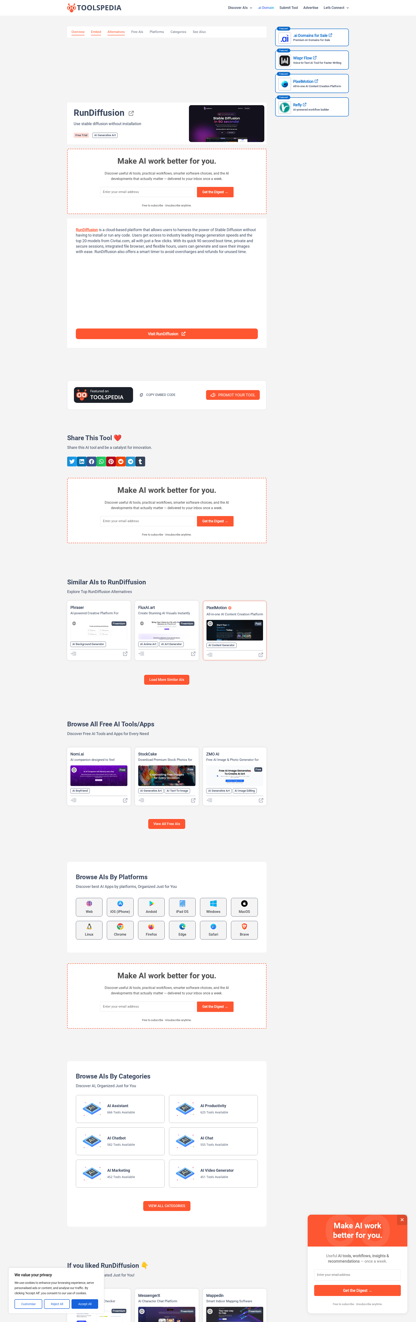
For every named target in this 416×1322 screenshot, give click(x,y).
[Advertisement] (166, 70)
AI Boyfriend (80, 790)
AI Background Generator (88, 644)
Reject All (57, 1304)
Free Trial (81, 135)
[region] (56, 1290)
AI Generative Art (105, 135)
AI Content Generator (221, 645)
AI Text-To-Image (177, 790)
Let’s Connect (334, 8)
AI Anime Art (148, 644)
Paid (258, 623)
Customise (28, 1304)
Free (122, 769)
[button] (158, 395)
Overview (78, 32)
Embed (96, 32)
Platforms (157, 32)
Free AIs (137, 32)
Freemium (119, 623)
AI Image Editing (245, 790)
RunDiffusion (87, 229)
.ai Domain (266, 8)
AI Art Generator (171, 644)
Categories (178, 32)
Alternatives (116, 32)
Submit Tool (289, 8)
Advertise (310, 8)
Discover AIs (238, 8)
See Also (199, 32)
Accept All (84, 1304)
